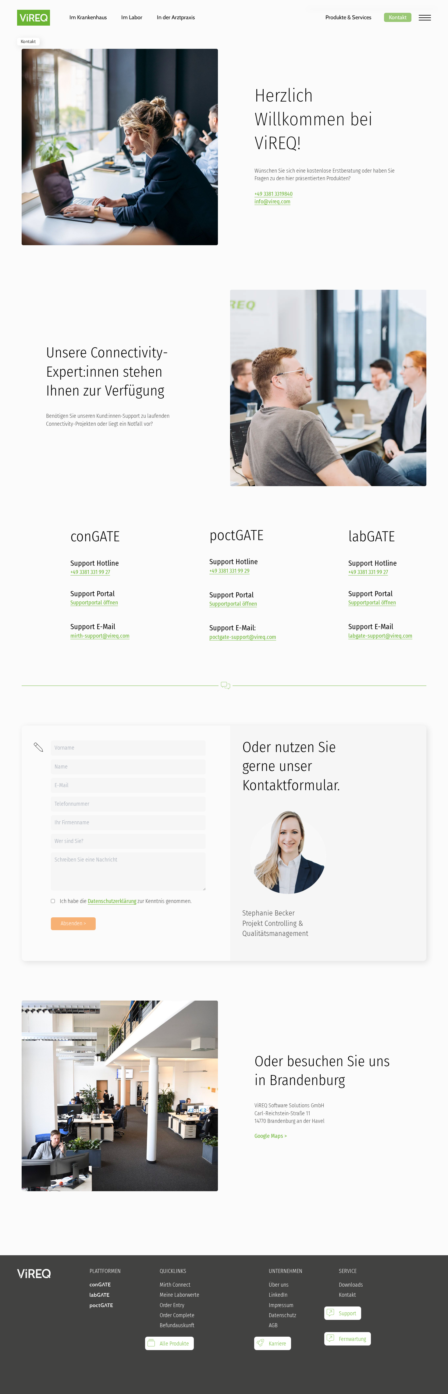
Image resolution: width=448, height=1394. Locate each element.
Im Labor (131, 17)
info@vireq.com (272, 201)
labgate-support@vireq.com (380, 635)
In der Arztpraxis (176, 17)
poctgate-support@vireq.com (242, 637)
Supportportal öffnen (94, 602)
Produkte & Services (348, 17)
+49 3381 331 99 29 (229, 571)
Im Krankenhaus (88, 17)
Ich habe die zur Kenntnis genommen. (126, 901)
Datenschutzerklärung (112, 901)
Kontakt (398, 17)
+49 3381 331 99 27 (90, 572)
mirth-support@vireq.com (100, 635)
